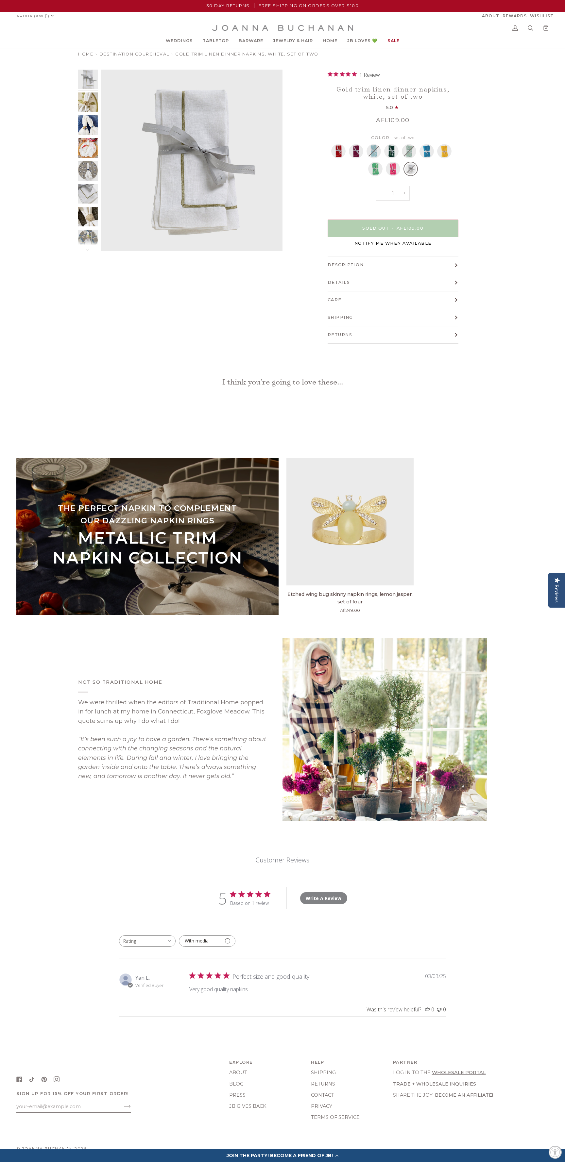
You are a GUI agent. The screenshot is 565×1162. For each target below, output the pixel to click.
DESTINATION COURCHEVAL (134, 54)
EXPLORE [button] (241, 1062)
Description (346, 264)
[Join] (122, 1106)
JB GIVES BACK (247, 1106)
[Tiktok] (32, 1079)
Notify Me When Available (393, 243)
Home (85, 54)
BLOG (236, 1084)
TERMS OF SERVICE (335, 1117)
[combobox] (147, 941)
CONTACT (322, 1095)
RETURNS (340, 334)
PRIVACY (321, 1106)
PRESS (237, 1095)
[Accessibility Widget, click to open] (555, 1152)
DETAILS (339, 282)
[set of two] (340, 153)
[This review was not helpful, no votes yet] (439, 1009)
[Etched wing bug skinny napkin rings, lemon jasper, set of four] (350, 521)
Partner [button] (405, 1062)
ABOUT (238, 1072)
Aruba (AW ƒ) (32, 15)
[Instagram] (57, 1079)
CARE (335, 299)
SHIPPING (340, 317)
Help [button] (317, 1062)
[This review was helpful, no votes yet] (427, 1009)
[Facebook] (19, 1079)
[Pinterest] (44, 1079)
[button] (179, 41)
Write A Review (323, 898)
